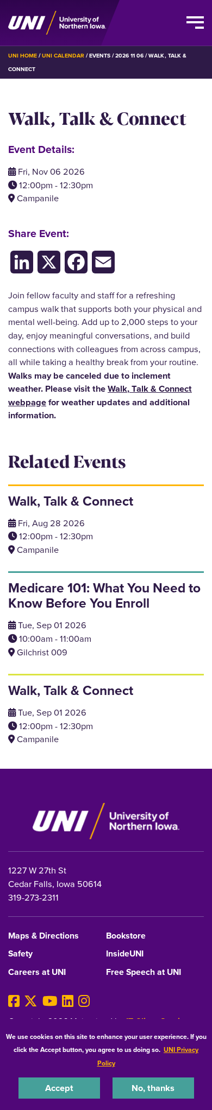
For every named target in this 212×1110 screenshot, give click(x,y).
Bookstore (126, 936)
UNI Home (22, 56)
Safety (20, 954)
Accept (59, 1087)
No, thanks (153, 1087)
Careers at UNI (37, 972)
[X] (31, 1001)
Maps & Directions (43, 936)
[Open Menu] (195, 22)
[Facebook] (14, 1001)
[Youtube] (50, 1001)
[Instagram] (84, 1001)
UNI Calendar (63, 56)
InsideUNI (125, 954)
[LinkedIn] (67, 1001)
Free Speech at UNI (143, 972)
